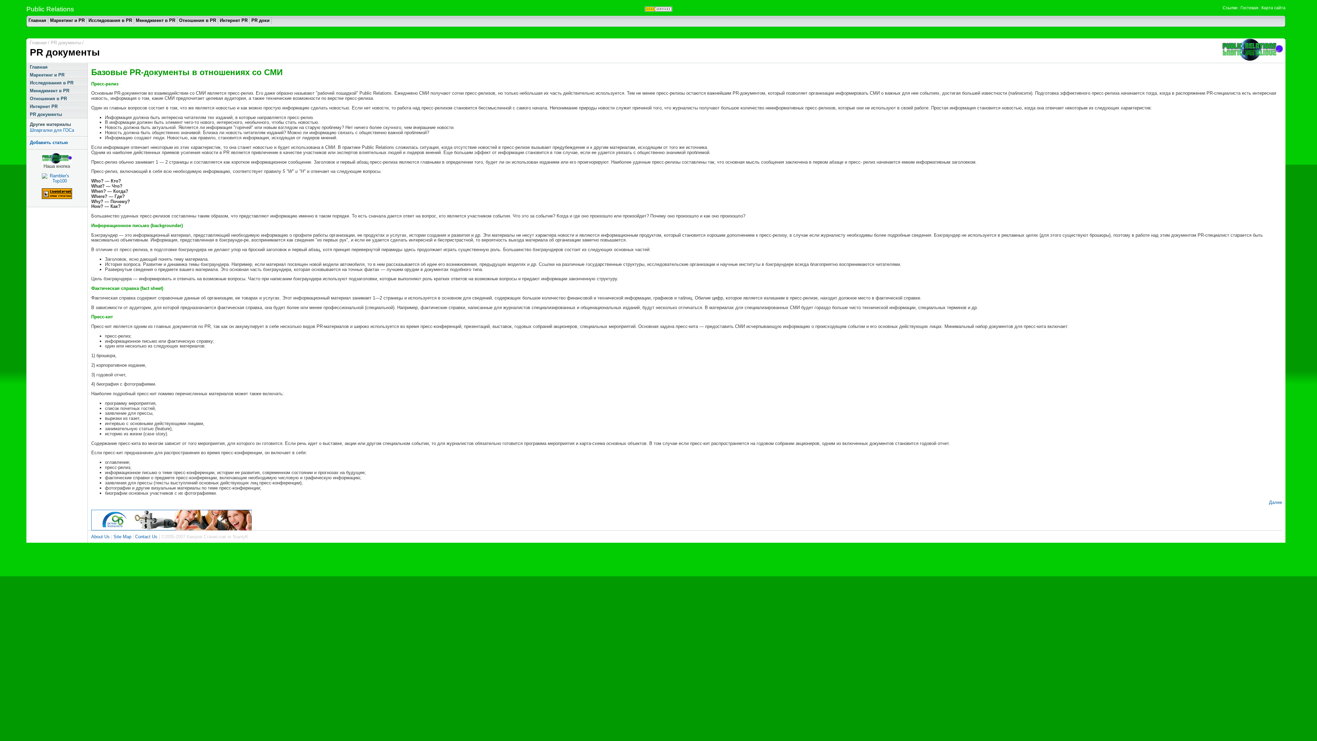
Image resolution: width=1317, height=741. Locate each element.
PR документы (46, 114)
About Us (100, 536)
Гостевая (1249, 7)
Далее (1275, 502)
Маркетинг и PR (67, 20)
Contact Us (146, 536)
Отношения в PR (197, 20)
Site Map (122, 536)
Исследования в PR (110, 20)
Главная (37, 20)
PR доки (260, 20)
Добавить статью (49, 142)
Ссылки (1230, 7)
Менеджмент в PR (155, 20)
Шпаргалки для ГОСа (52, 130)
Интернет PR (234, 20)
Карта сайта (1273, 7)
